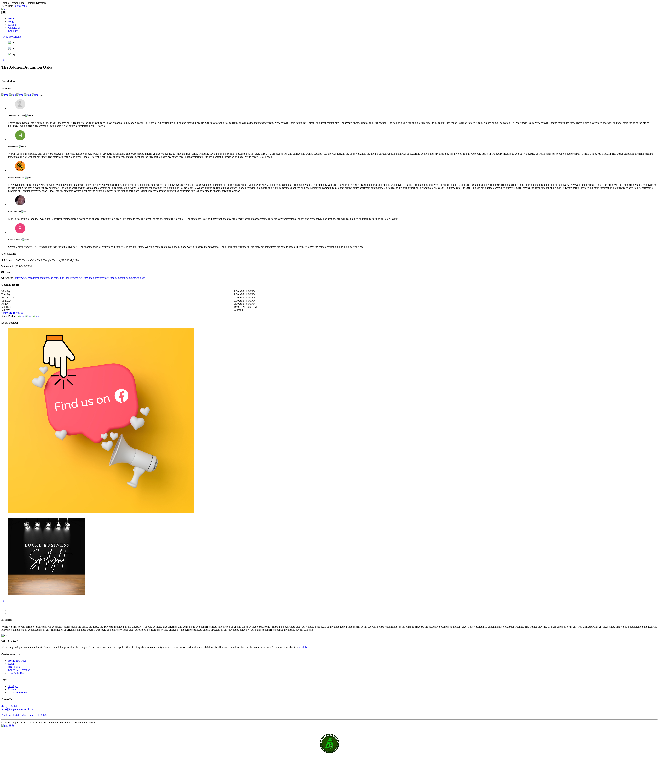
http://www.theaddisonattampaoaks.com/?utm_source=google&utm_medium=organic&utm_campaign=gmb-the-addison (80, 277)
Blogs (11, 21)
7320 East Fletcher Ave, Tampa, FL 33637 (24, 715)
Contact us (21, 5)
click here (304, 647)
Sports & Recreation (19, 669)
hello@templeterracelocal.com (17, 709)
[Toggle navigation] (3, 12)
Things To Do (16, 672)
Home (11, 18)
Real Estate (14, 666)
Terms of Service (17, 692)
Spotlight (13, 30)
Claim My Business (12, 312)
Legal (11, 663)
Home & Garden (17, 660)
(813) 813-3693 (9, 706)
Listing (12, 24)
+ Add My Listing (11, 36)
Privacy (12, 689)
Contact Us (14, 27)
